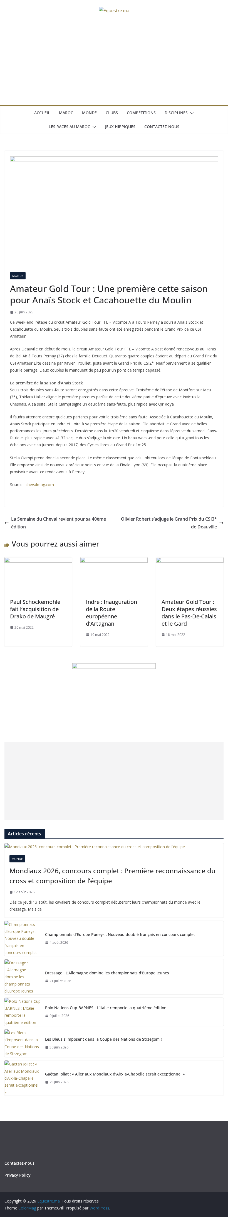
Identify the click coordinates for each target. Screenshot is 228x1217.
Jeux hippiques (120, 126)
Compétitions (141, 112)
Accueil (42, 112)
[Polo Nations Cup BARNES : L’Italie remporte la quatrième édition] (22, 1012)
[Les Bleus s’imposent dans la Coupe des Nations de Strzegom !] (22, 1043)
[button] (191, 113)
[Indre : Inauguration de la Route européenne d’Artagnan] (114, 561)
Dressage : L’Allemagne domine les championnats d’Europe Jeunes (107, 972)
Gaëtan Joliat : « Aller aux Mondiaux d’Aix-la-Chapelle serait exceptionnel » (115, 1074)
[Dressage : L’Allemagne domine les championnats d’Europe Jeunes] (22, 976)
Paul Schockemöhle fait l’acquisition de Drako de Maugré (35, 609)
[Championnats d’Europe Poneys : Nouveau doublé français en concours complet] (22, 938)
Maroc (66, 112)
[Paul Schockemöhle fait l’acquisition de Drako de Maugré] (38, 561)
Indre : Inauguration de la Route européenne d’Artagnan (111, 612)
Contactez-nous (161, 126)
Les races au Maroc (69, 126)
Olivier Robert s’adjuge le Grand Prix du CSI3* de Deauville (169, 523)
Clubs (112, 112)
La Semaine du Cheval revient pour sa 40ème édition (58, 523)
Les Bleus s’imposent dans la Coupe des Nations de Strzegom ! (103, 1039)
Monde (89, 112)
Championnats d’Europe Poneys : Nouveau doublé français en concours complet (120, 934)
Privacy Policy (17, 1175)
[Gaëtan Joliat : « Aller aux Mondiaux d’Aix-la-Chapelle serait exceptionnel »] (22, 1078)
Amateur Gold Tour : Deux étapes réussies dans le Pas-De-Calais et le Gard (189, 612)
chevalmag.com (40, 484)
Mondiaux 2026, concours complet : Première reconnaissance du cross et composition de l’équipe (112, 875)
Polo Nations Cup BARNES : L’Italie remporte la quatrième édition (106, 1007)
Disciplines (176, 112)
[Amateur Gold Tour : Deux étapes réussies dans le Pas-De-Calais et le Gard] (190, 561)
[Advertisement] (114, 63)
